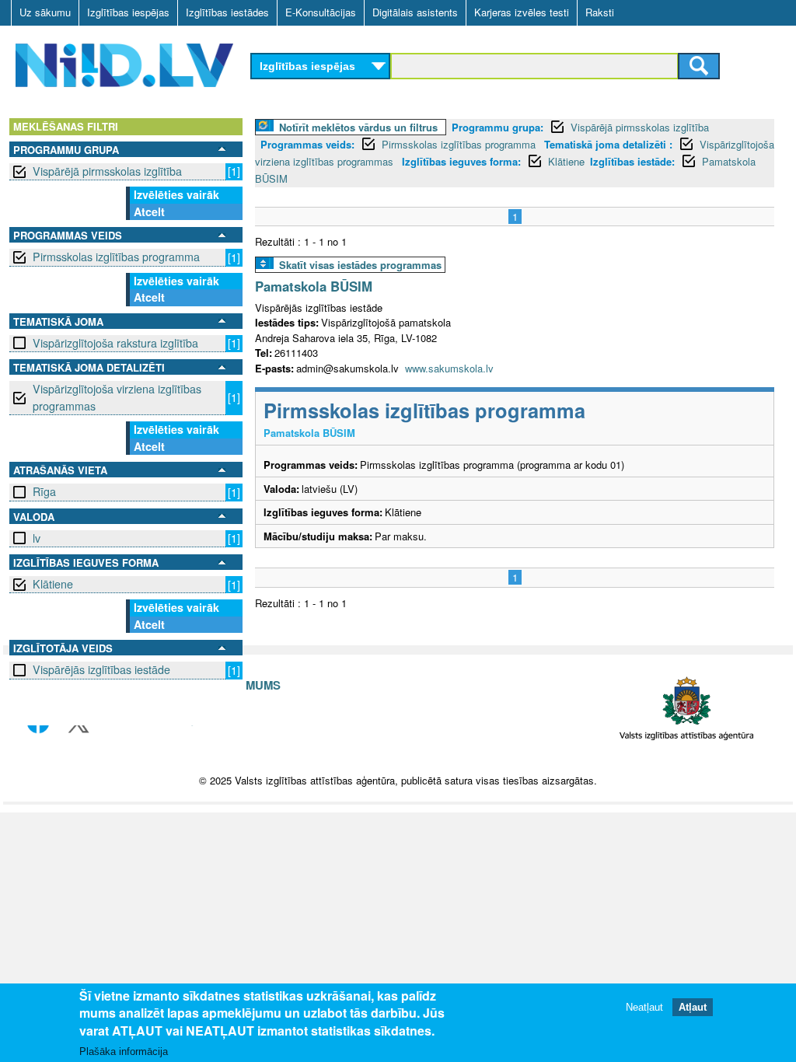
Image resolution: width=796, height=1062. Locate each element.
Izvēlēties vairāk (176, 194)
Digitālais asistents (415, 12)
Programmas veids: (307, 144)
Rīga (44, 491)
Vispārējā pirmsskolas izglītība (107, 171)
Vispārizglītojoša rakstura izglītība (115, 343)
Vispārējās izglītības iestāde (101, 669)
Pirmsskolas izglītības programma (116, 256)
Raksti (599, 12)
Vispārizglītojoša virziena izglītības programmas (117, 397)
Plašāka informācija (123, 1051)
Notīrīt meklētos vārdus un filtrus (358, 127)
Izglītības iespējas (128, 12)
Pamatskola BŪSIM (313, 286)
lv (36, 538)
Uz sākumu (45, 12)
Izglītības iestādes (227, 12)
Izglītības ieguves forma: (461, 161)
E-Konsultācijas (320, 12)
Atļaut (693, 1007)
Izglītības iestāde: (632, 161)
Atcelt (149, 211)
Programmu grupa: (497, 127)
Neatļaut (644, 1007)
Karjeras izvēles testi (521, 12)
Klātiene (53, 584)
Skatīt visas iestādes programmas (360, 264)
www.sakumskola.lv (449, 368)
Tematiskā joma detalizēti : (608, 144)
